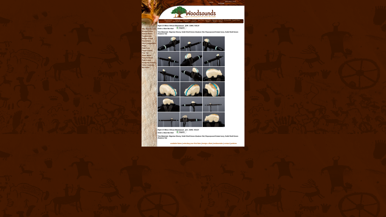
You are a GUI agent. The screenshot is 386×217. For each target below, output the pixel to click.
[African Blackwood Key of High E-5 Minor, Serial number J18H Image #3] (214, 50)
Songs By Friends (149, 62)
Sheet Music (146, 55)
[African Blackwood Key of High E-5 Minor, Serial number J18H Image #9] (214, 81)
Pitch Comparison (149, 43)
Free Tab (145, 53)
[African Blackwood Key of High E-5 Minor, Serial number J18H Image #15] (214, 111)
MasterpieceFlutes (186, 20)
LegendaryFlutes (208, 20)
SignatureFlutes (214, 20)
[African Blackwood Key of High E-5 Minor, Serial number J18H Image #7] (169, 81)
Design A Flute (147, 38)
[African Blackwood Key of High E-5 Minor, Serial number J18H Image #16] (169, 126)
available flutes (176, 143)
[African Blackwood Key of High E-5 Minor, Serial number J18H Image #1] (169, 50)
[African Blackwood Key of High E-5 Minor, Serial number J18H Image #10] (169, 96)
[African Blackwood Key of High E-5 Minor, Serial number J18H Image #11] (191, 96)
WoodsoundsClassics (168, 20)
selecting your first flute (192, 143)
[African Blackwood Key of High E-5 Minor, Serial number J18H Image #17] (191, 126)
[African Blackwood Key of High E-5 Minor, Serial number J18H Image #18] (214, 126)
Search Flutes (147, 34)
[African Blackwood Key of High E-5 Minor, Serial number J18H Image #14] (191, 111)
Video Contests (148, 65)
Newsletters (146, 41)
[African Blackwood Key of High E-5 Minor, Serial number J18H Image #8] (191, 81)
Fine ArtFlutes (220, 20)
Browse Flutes (147, 31)
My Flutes (145, 67)
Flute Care (146, 48)
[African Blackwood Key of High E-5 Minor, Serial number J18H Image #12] (214, 96)
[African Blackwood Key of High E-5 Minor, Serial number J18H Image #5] (191, 66)
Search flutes (236, 20)
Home (211, 2)
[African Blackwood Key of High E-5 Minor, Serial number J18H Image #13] (169, 111)
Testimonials (147, 36)
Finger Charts (147, 50)
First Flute (201, 20)
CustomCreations (194, 20)
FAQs (144, 46)
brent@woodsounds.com (233, 3)
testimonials (218, 143)
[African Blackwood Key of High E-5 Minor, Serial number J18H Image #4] (169, 66)
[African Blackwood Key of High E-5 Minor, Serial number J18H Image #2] (191, 50)
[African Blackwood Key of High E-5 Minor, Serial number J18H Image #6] (214, 66)
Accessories (227, 20)
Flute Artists (146, 60)
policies (234, 143)
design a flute (207, 143)
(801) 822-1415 (230, 1)
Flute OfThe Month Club (177, 20)
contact (227, 143)
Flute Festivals (147, 58)
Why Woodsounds (149, 29)
